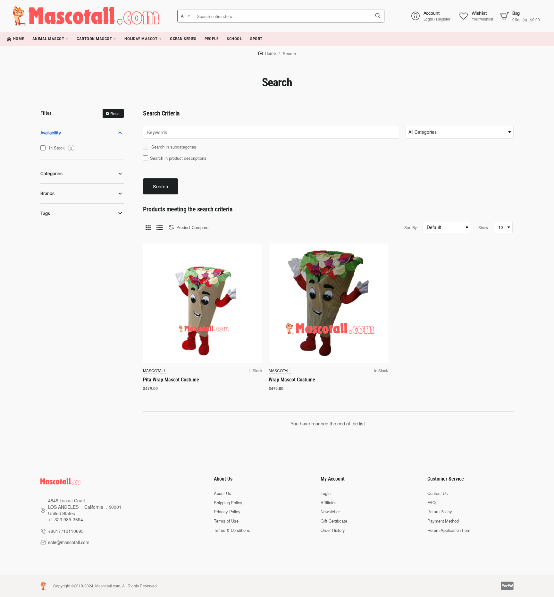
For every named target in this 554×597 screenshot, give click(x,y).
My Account (333, 479)
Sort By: (411, 227)
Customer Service (445, 479)
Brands (47, 193)
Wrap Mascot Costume (292, 380)
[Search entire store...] (377, 16)
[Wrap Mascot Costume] (328, 303)
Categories (51, 173)
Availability (50, 132)
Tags (45, 213)
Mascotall (154, 370)
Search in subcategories (173, 147)
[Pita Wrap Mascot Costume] (202, 303)
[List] (160, 227)
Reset (115, 113)
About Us (223, 479)
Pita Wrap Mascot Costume (171, 380)
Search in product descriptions (178, 158)
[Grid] (148, 227)
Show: (483, 227)
